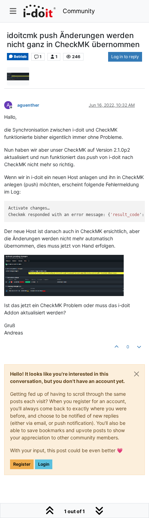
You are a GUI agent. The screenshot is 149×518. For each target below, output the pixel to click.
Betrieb (20, 56)
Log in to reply (125, 56)
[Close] (136, 374)
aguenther (28, 105)
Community (79, 11)
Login (43, 464)
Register (21, 464)
